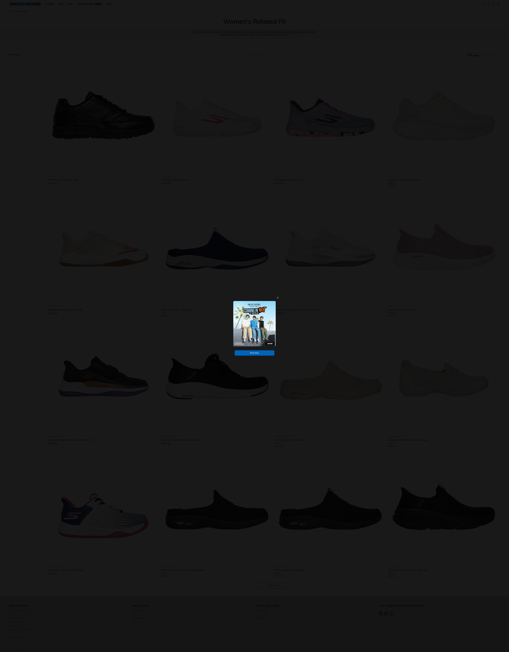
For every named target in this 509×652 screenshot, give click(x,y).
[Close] (277, 298)
